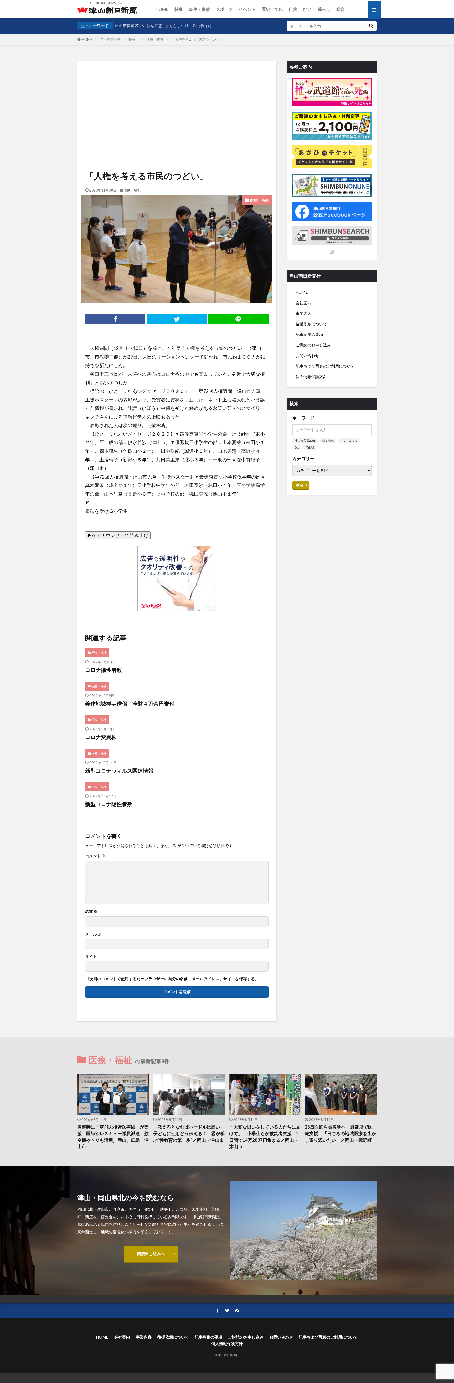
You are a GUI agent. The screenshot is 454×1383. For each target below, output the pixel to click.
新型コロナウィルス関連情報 (119, 770)
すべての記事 (110, 39)
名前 (91, 911)
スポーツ (224, 9)
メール (93, 934)
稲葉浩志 (154, 25)
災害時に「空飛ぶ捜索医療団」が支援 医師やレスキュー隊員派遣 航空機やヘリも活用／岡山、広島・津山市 (113, 1136)
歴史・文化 (272, 9)
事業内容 (303, 313)
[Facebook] (115, 319)
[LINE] (238, 319)
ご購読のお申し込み (313, 345)
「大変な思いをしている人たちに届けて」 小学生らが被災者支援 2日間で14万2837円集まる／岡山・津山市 (265, 1136)
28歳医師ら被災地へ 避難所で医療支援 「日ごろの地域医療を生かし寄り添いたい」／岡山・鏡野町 (340, 1133)
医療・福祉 (155, 39)
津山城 (205, 25)
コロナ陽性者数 (103, 670)
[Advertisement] (177, 98)
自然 (293, 9)
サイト (91, 956)
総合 (340, 9)
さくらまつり (177, 25)
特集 (178, 9)
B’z (194, 25)
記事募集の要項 (309, 334)
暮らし (324, 9)
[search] (371, 26)
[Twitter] (177, 319)
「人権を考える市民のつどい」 (195, 39)
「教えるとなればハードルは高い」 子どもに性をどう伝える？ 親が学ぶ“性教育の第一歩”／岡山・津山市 (189, 1133)
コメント (95, 856)
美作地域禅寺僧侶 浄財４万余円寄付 (129, 703)
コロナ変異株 (101, 737)
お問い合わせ (307, 355)
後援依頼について (311, 323)
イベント (247, 9)
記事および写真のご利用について (325, 366)
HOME (161, 9)
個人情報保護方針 (311, 376)
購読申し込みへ (151, 1253)
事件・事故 (199, 9)
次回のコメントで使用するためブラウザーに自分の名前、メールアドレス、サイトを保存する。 (174, 979)
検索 (299, 485)
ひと (307, 9)
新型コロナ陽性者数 (108, 804)
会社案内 (303, 302)
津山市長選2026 (129, 25)
